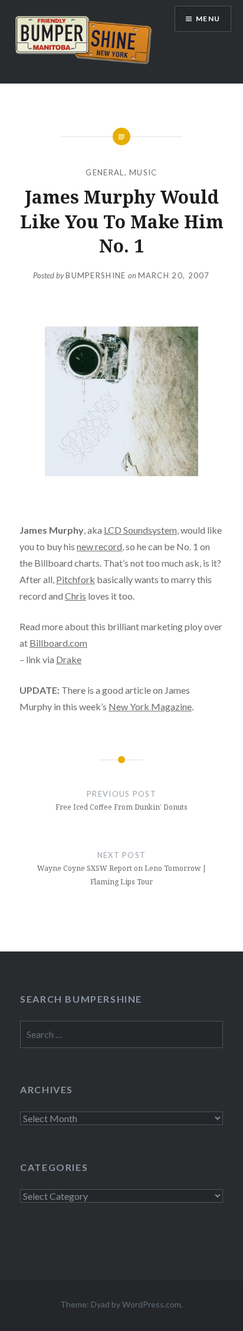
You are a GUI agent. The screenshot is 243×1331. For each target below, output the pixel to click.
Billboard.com (58, 642)
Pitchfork (75, 579)
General (105, 172)
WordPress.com (151, 1304)
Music (143, 172)
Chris (75, 595)
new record (99, 546)
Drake (68, 659)
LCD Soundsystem (140, 529)
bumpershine (95, 275)
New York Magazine (150, 706)
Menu (208, 18)
